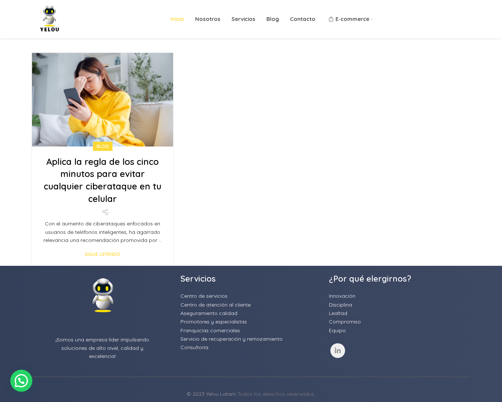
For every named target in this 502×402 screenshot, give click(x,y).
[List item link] (251, 296)
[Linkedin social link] (337, 350)
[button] (21, 381)
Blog (103, 146)
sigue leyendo (102, 254)
